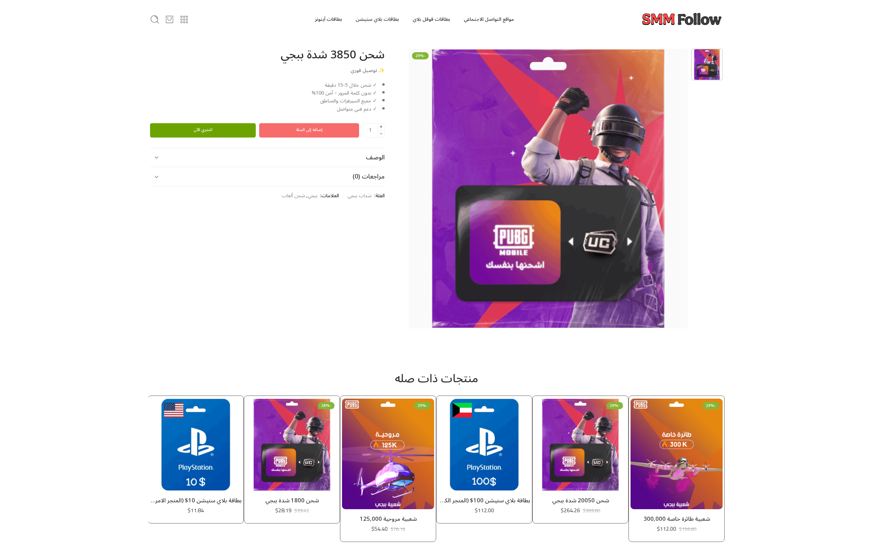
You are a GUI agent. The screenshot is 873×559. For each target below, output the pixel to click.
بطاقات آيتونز (328, 19)
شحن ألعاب (293, 195)
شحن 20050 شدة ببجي (676, 500)
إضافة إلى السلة (309, 130)
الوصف (375, 157)
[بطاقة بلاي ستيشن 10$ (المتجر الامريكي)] (292, 445)
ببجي (312, 195)
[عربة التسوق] (169, 19)
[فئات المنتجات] (184, 19)
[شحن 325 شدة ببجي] (196, 445)
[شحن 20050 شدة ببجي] (677, 445)
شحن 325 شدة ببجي (196, 500)
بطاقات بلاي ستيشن (377, 19)
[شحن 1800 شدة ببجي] (388, 445)
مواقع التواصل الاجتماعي (489, 19)
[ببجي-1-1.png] (707, 64)
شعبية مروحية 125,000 (484, 519)
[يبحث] (155, 19)
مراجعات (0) (369, 176)
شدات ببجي (359, 195)
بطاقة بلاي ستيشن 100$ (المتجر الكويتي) (580, 500)
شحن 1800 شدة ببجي (388, 500)
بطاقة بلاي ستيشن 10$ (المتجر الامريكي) (292, 500)
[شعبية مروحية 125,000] (484, 454)
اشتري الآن (203, 130)
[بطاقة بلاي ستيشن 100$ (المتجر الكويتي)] (580, 445)
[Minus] (381, 134)
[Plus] (381, 126)
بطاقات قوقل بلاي (431, 19)
